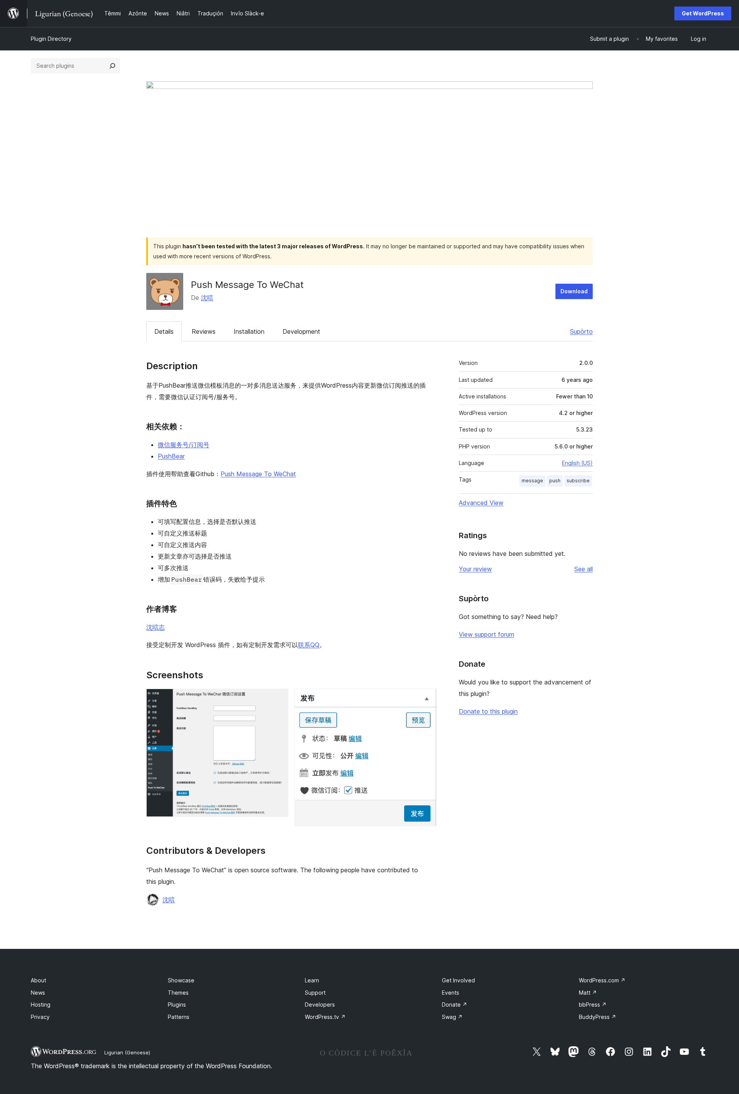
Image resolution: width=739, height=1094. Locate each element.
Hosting (40, 1004)
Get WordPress (703, 13)
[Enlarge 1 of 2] (278, 699)
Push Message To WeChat (258, 474)
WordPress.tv (325, 1017)
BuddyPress (597, 1017)
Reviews (204, 331)
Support (315, 992)
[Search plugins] (112, 66)
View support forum (486, 634)
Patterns (178, 1017)
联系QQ (308, 645)
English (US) (577, 463)
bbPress (593, 1004)
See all (583, 569)
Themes (178, 992)
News (38, 992)
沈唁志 (155, 627)
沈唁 (207, 297)
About (38, 980)
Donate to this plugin (488, 711)
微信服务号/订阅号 (183, 444)
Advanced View (481, 503)
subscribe (578, 480)
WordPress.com (602, 980)
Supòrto (581, 331)
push (554, 480)
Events (450, 992)
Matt (588, 992)
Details (164, 331)
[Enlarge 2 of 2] (426, 699)
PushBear (171, 456)
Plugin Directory (51, 38)
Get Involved (458, 980)
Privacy (40, 1017)
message (532, 480)
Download (574, 291)
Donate (454, 1004)
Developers (320, 1004)
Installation (249, 331)
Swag (452, 1017)
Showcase (181, 980)
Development (301, 331)
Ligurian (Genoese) (127, 1052)
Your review (475, 569)
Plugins (177, 1004)
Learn (312, 980)
